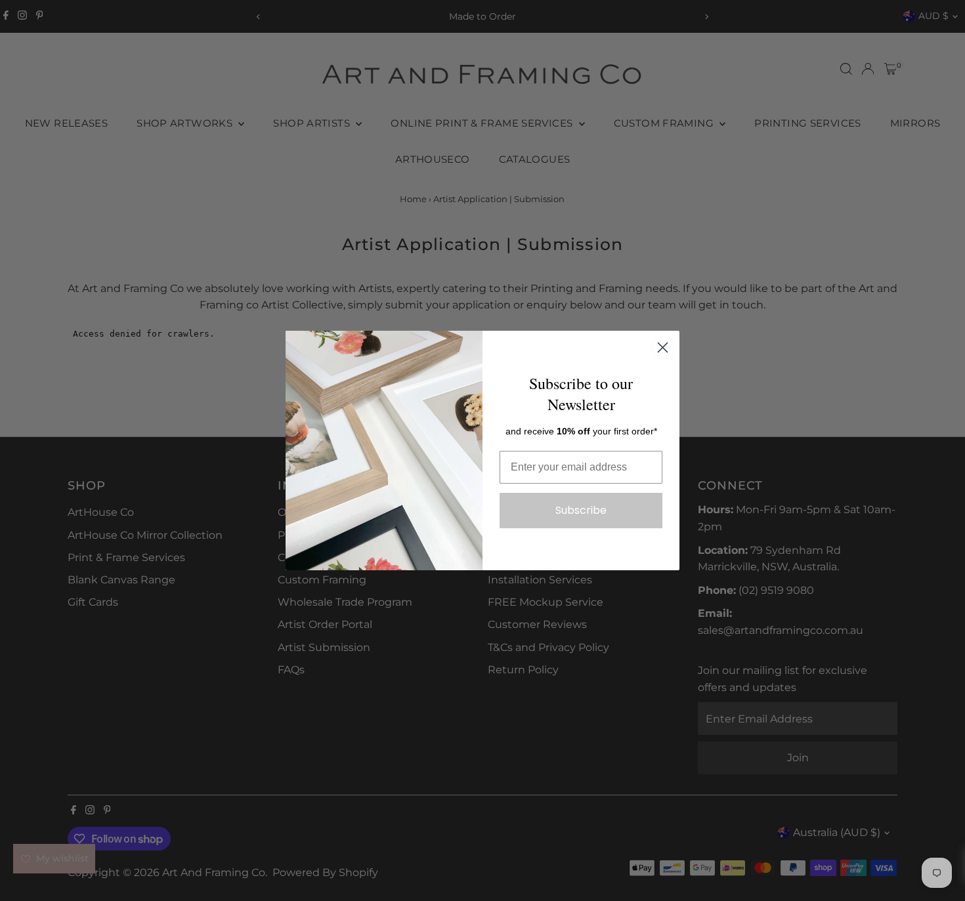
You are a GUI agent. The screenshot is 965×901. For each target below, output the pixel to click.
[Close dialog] (662, 347)
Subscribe (581, 510)
